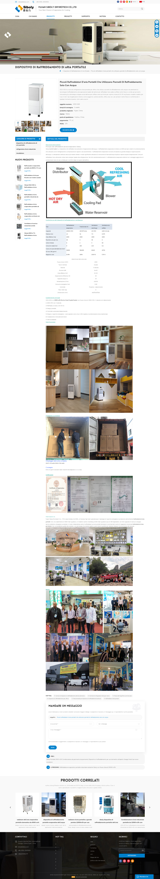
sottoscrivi (132, 855)
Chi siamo (33, 16)
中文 (143, 1)
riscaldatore (20, 153)
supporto (86, 16)
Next (149, 807)
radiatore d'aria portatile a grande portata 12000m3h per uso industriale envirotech (53, 821)
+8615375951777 (23, 854)
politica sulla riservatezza (97, 860)
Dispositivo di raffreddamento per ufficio (59, 698)
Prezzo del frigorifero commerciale (123, 695)
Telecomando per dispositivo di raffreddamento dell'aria (87, 698)
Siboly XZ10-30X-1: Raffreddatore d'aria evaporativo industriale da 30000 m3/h (32, 186)
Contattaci (93, 848)
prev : (53, 756)
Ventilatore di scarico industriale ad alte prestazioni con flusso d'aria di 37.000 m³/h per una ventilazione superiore (32, 225)
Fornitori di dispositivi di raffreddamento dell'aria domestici (70, 695)
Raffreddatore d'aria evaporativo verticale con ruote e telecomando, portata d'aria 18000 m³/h (32, 215)
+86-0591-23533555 (42, 2)
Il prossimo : (55, 767)
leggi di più (27, 171)
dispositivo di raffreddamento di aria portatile (26, 144)
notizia (103, 16)
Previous (10, 807)
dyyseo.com (102, 874)
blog (108, 874)
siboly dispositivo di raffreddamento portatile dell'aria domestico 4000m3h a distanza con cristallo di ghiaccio (80, 821)
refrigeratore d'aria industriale (26, 149)
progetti (68, 16)
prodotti (51, 16)
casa (17, 16)
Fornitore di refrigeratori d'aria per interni (99, 695)
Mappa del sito (94, 857)
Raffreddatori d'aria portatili (112, 698)
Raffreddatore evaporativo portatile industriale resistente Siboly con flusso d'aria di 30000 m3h (88, 767)
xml (91, 854)
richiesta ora (67, 130)
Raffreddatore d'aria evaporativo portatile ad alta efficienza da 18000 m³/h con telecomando (31, 206)
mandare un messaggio (144, 877)
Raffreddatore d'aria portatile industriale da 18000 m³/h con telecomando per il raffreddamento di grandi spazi (32, 196)
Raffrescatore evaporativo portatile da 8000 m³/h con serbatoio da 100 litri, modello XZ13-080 (32, 167)
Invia (52, 747)
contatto (119, 16)
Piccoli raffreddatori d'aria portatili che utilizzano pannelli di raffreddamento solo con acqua (82, 717)
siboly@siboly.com (23, 2)
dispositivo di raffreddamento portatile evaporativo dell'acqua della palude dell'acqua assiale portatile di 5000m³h (27, 821)
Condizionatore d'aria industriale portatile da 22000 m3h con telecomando (106, 821)
